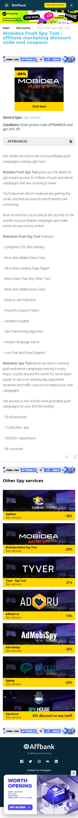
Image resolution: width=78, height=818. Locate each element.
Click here (39, 106)
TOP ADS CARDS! (55, 5)
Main (6, 28)
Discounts (23, 28)
